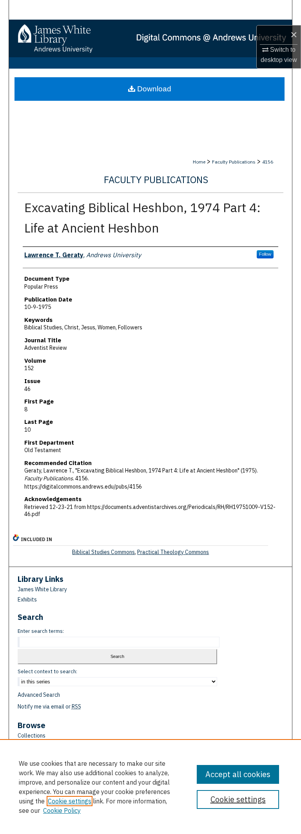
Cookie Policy (62, 810)
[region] (150, 786)
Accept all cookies (237, 774)
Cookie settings (69, 801)
